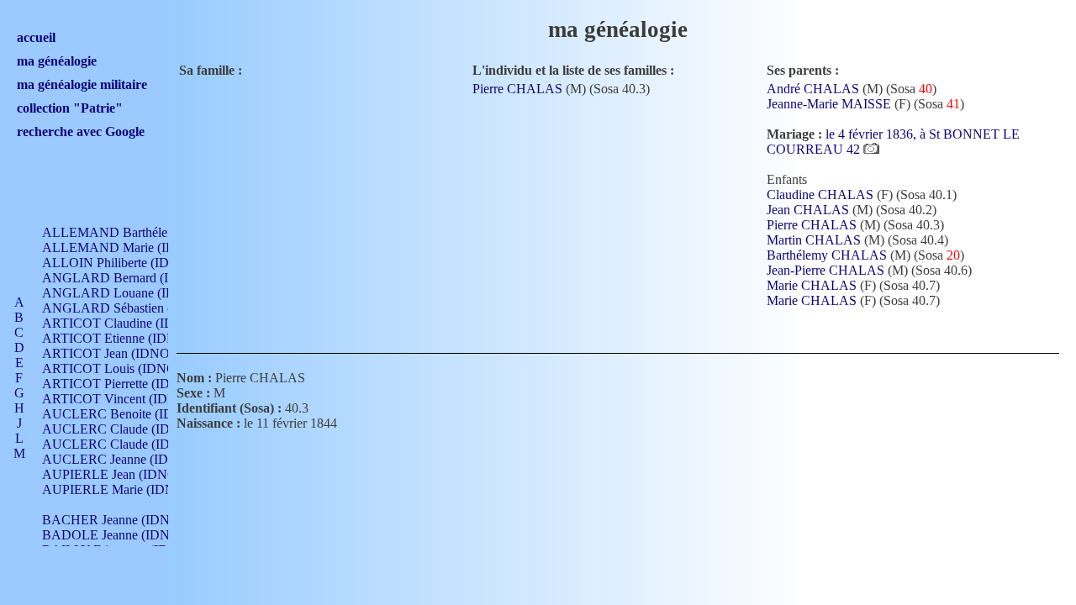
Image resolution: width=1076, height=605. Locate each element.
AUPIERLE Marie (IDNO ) (117, 489)
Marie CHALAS (812, 285)
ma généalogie (57, 61)
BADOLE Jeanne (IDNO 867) (125, 535)
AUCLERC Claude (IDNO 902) (130, 429)
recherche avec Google (81, 131)
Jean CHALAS (808, 210)
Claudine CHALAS (820, 194)
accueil (36, 37)
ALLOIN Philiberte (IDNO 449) (129, 262)
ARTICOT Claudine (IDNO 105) (132, 323)
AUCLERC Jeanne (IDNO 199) (129, 459)
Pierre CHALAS (517, 89)
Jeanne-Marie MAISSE (829, 104)
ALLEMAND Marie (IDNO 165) (133, 247)
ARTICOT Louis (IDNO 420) (123, 368)
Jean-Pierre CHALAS (825, 270)
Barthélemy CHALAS (827, 255)
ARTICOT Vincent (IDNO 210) (128, 399)
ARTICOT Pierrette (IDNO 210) (130, 383)
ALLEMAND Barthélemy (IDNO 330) (148, 232)
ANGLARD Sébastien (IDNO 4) (131, 308)
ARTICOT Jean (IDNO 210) (120, 353)
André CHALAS (813, 89)
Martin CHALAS (814, 240)
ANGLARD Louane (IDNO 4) (126, 293)
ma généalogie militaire (82, 84)
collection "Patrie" (70, 108)
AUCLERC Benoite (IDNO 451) (131, 414)
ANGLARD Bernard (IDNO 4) (127, 278)
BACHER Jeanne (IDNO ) (114, 520)
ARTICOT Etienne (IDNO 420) (128, 338)
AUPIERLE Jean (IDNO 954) (123, 474)
